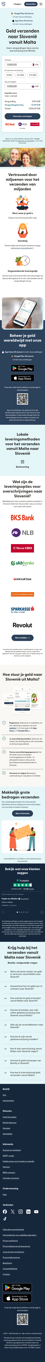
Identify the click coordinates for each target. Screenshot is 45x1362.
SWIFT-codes (8, 1156)
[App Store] (22, 377)
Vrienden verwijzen (11, 1178)
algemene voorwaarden (26, 141)
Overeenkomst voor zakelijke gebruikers (19, 1235)
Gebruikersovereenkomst (13, 1230)
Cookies (6, 1274)
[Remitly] (3, 4)
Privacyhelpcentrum (11, 1257)
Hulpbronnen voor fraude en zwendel (18, 1161)
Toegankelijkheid (10, 1269)
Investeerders (8, 1101)
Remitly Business (9, 1123)
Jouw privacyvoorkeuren (13, 1252)
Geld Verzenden (9, 1117)
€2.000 (20, 75)
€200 (9, 75)
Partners (6, 1167)
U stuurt (8, 60)
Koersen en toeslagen (12, 1150)
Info (4, 1095)
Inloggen (17, 4)
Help (5, 1195)
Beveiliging (7, 1263)
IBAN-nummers (9, 1173)
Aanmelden (31, 4)
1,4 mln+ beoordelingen (27, 15)
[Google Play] (22, 368)
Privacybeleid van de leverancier (16, 1246)
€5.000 (32, 75)
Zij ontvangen (10, 82)
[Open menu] (41, 4)
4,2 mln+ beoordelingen (27, 22)
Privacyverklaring (10, 1241)
